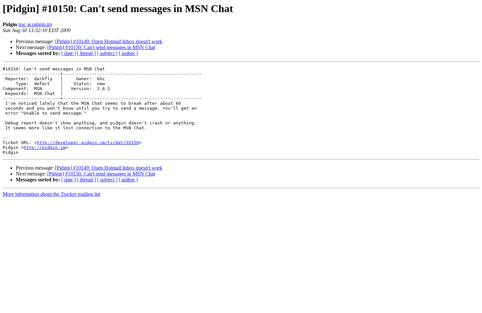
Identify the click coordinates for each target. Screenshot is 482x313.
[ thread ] (86, 53)
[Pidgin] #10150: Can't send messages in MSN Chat (101, 47)
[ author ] (128, 53)
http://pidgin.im (45, 147)
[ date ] (68, 53)
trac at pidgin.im (35, 24)
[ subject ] (107, 53)
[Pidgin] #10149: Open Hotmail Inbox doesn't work (108, 41)
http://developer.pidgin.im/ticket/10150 (88, 142)
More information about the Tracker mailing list (51, 194)
